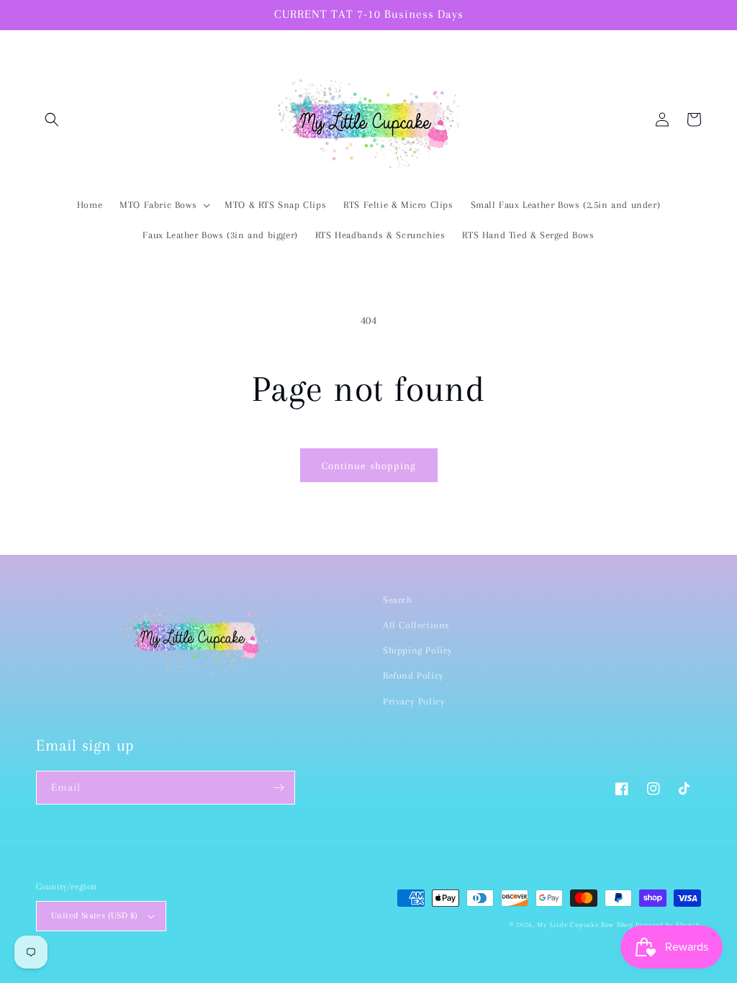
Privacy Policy (414, 701)
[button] (52, 119)
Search (397, 599)
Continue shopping (369, 465)
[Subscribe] (278, 788)
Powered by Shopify (668, 924)
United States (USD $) (94, 915)
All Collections (416, 625)
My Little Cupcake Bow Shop (585, 924)
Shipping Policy (418, 650)
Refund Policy (413, 675)
